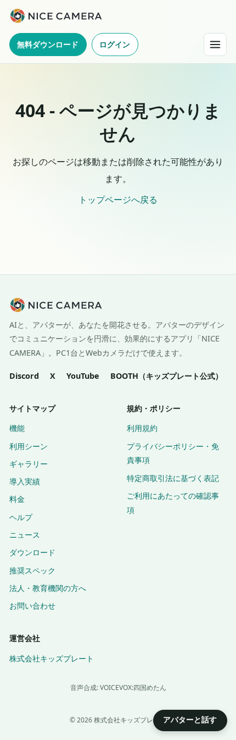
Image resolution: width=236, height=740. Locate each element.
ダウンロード (32, 552)
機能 (17, 428)
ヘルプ (20, 517)
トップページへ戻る (118, 200)
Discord (24, 376)
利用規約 (142, 428)
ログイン (114, 44)
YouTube (82, 376)
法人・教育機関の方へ (47, 588)
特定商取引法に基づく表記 (173, 478)
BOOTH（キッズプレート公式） (166, 376)
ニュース (24, 534)
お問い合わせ (32, 605)
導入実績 (24, 481)
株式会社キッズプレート (51, 658)
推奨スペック (32, 570)
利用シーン (28, 446)
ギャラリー (28, 464)
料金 (17, 499)
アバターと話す (190, 719)
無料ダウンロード (47, 44)
